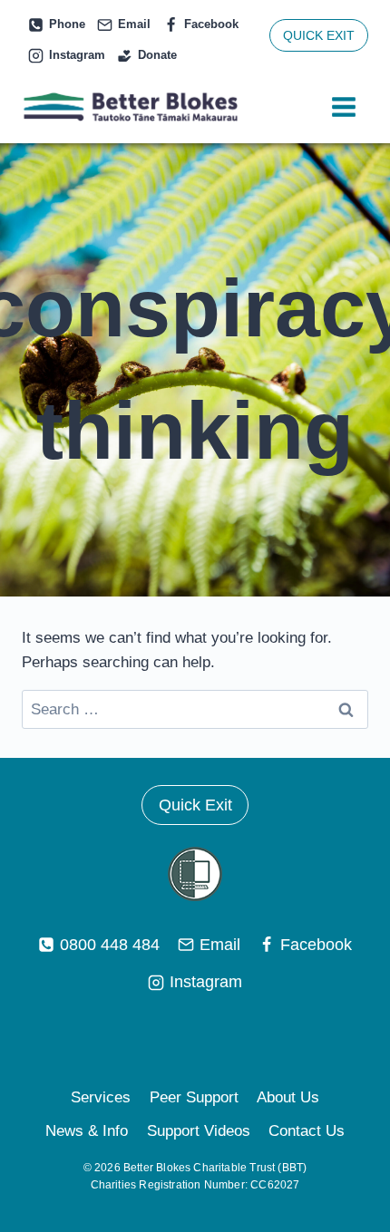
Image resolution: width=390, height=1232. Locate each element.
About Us (288, 1097)
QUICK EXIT (319, 35)
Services (101, 1097)
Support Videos (198, 1131)
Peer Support (194, 1097)
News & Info (86, 1131)
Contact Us (306, 1131)
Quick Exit (195, 805)
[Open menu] (343, 107)
